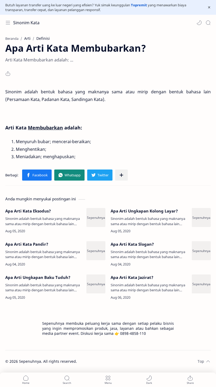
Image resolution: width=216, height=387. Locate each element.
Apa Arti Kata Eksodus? (28, 211)
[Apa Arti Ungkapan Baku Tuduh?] (95, 283)
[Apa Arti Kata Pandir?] (95, 250)
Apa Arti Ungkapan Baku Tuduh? (37, 277)
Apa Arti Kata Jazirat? (132, 277)
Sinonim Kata (26, 23)
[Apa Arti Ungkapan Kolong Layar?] (201, 217)
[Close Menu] (209, 7)
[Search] (208, 23)
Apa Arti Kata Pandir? (26, 244)
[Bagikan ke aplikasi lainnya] (121, 175)
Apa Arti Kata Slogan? (132, 244)
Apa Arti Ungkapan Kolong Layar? (144, 211)
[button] (199, 23)
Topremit (139, 5)
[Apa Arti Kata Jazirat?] (201, 283)
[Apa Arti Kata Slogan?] (201, 250)
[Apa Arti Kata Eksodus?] (95, 217)
